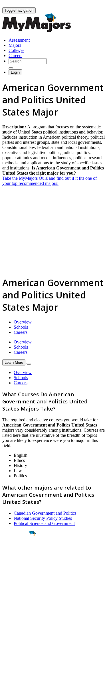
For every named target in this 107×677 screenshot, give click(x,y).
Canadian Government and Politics (45, 513)
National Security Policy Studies (43, 518)
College (17, 565)
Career (16, 577)
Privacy (23, 669)
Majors (15, 45)
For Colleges (13, 620)
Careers (15, 55)
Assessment (19, 40)
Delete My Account (20, 630)
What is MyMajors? (20, 610)
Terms (7, 669)
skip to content (93, 4)
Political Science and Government (44, 523)
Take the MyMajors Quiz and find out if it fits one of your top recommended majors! (49, 181)
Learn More (14, 362)
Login (15, 72)
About (9, 598)
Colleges (16, 50)
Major (15, 552)
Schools (21, 327)
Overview (23, 322)
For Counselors (16, 615)
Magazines (12, 625)
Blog (6, 635)
